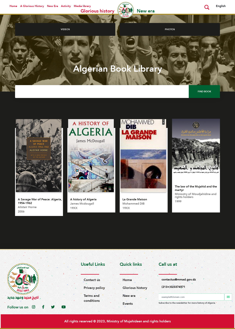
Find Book (204, 91)
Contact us (92, 280)
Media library (82, 6)
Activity (66, 6)
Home (13, 6)
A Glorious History (32, 6)
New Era (52, 6)
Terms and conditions (92, 298)
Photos (170, 29)
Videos (65, 29)
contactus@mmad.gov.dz (179, 279)
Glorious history (135, 288)
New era (129, 296)
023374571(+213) (173, 286)
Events (128, 304)
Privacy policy (94, 288)
